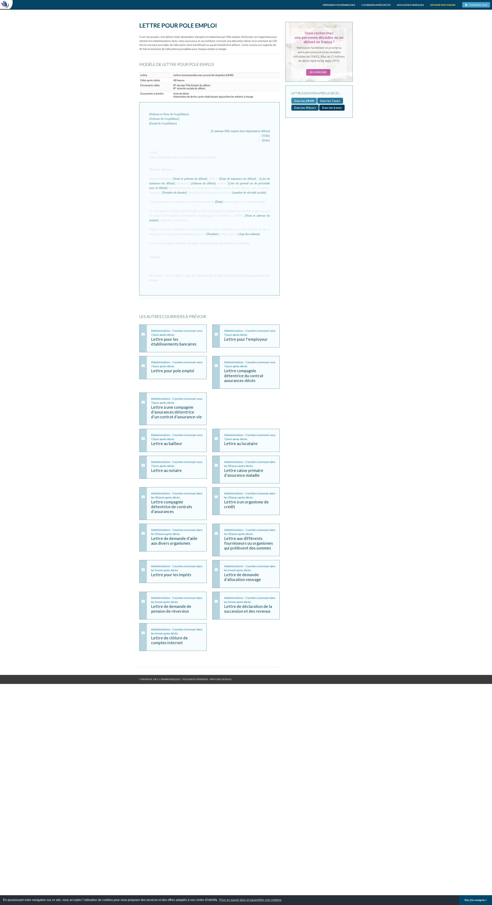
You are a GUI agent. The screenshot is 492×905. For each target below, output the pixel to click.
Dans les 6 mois (332, 107)
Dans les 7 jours (330, 100)
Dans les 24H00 (304, 100)
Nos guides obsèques (410, 4)
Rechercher (318, 72)
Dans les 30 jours (305, 107)
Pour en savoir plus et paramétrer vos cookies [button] (250, 900)
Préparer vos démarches (339, 4)
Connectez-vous (478, 4)
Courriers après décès (376, 4)
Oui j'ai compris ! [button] (476, 900)
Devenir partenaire (442, 4)
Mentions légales (220, 679)
